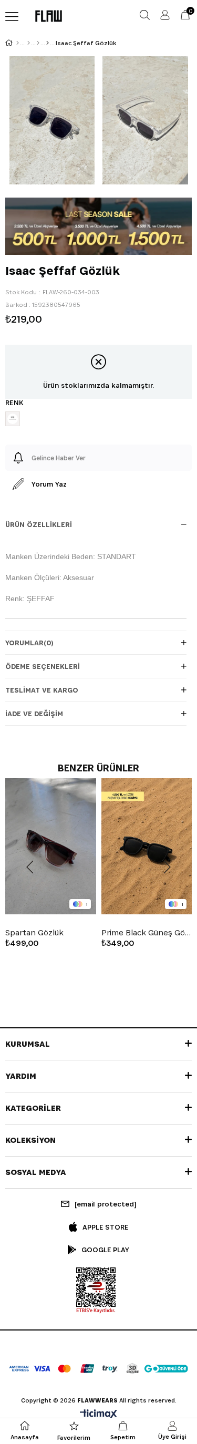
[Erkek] (28, 43)
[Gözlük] (47, 43)
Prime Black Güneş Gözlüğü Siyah (146, 932)
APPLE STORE (105, 1227)
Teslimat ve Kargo (41, 690)
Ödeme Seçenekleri (42, 666)
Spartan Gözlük (34, 932)
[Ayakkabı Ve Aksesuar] (38, 43)
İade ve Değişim (34, 713)
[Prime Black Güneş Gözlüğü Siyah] (146, 846)
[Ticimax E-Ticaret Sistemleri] (98, 1414)
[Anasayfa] (17, 43)
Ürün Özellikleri (38, 524)
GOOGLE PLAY (105, 1249)
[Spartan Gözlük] (50, 846)
